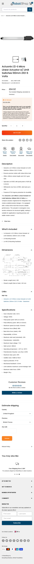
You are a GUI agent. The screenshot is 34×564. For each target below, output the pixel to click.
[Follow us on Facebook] (3, 540)
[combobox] (14, 9)
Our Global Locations (7, 531)
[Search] (29, 9)
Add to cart (17, 132)
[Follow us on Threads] (28, 540)
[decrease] (11, 126)
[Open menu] (3, 3)
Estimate (7, 438)
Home (2, 15)
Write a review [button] (17, 392)
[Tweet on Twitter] (27, 140)
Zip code (4, 427)
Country (4, 409)
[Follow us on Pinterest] (14, 540)
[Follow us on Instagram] (10, 540)
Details (5, 155)
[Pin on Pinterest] (23, 140)
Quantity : (5, 125)
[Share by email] (30, 140)
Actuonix (5, 80)
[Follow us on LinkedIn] (24, 540)
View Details (13, 155)
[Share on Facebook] (20, 140)
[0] (30, 4)
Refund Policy (6, 446)
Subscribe (17, 523)
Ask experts (21, 155)
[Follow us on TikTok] (21, 540)
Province (4, 418)
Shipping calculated (22, 92)
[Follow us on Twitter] (6, 540)
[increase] (23, 126)
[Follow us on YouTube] (17, 540)
